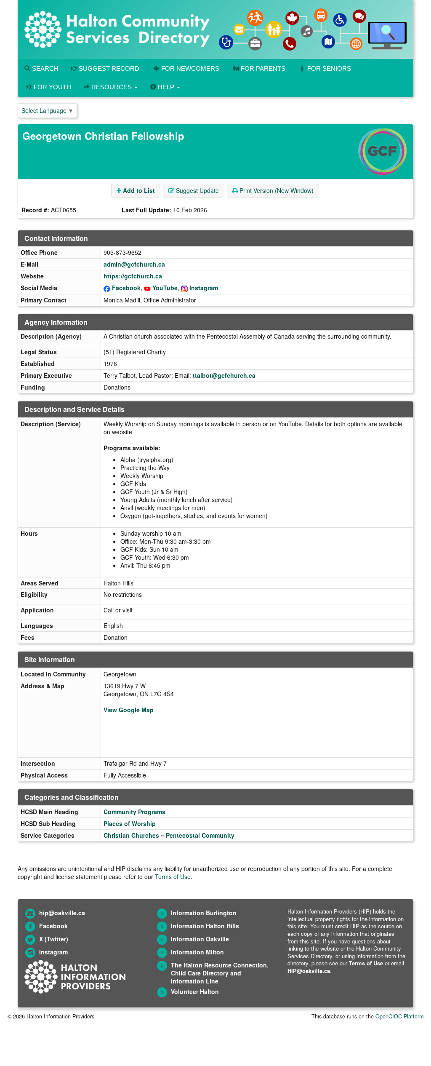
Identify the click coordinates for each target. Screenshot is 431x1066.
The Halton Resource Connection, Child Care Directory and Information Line (220, 973)
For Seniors (329, 68)
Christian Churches (131, 835)
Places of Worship (130, 823)
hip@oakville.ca (62, 912)
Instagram (203, 287)
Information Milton (197, 952)
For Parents (263, 68)
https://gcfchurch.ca (133, 276)
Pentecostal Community (200, 835)
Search (44, 68)
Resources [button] (111, 87)
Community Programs (134, 811)
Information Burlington (204, 912)
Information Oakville (200, 939)
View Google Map (129, 709)
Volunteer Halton (195, 991)
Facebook (126, 287)
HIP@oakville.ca (308, 971)
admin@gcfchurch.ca (134, 264)
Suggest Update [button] (196, 190)
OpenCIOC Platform (399, 1016)
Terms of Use (173, 876)
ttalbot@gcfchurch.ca (224, 375)
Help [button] (166, 87)
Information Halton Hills (205, 926)
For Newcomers (190, 68)
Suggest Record (108, 68)
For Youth (52, 87)
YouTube (165, 287)
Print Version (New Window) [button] (276, 190)
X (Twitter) (53, 939)
